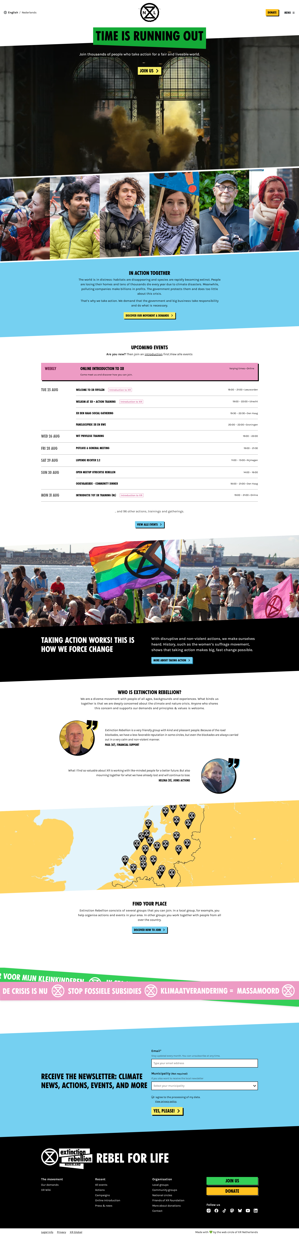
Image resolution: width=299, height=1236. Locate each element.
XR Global (76, 1232)
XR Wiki (46, 1190)
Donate (272, 12)
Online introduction (107, 1200)
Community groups (164, 1190)
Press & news (103, 1205)
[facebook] (216, 1210)
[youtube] (248, 1210)
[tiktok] (224, 1210)
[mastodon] (232, 1210)
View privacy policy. (166, 1101)
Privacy (61, 1232)
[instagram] (208, 1210)
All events (101, 1184)
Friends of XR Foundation (168, 1200)
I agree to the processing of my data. (177, 1097)
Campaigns (102, 1195)
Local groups (160, 1184)
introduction (154, 354)
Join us (232, 1181)
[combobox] (204, 1086)
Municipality (169, 1073)
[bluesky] (240, 1210)
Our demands (50, 1184)
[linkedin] (256, 1210)
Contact (157, 1210)
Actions (100, 1190)
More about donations (166, 1205)
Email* (156, 1051)
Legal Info (47, 1232)
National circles (162, 1195)
